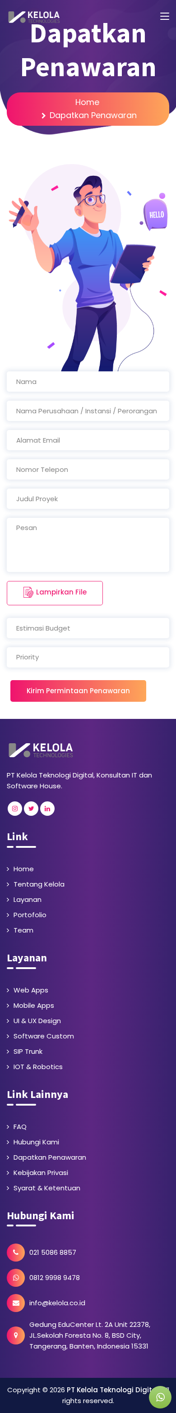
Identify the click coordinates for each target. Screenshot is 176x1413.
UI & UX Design (37, 1020)
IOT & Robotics (38, 1066)
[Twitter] (31, 808)
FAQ (20, 1126)
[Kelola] (40, 749)
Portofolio (30, 914)
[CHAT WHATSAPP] (160, 1397)
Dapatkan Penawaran (50, 1157)
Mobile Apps (34, 1005)
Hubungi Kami (36, 1142)
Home (87, 102)
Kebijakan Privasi (41, 1172)
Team (23, 930)
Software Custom (44, 1036)
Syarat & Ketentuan (47, 1188)
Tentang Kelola (39, 884)
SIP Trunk (28, 1051)
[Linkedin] (47, 808)
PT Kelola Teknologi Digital (113, 1390)
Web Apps (31, 990)
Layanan (28, 899)
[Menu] (164, 17)
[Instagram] (15, 808)
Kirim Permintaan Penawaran (78, 690)
